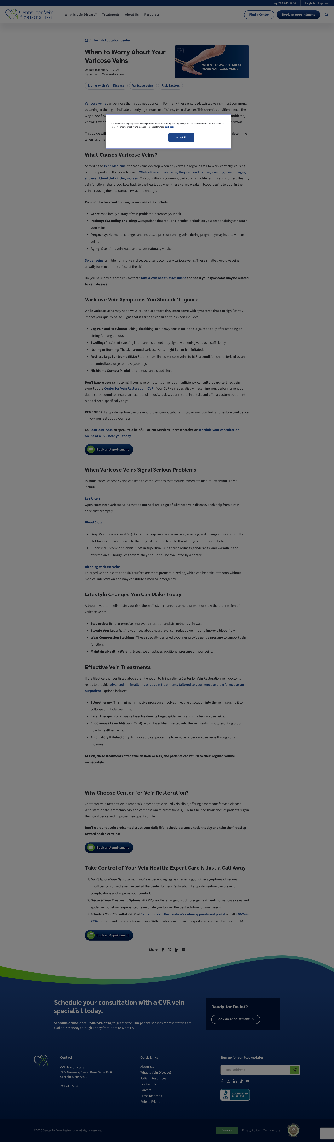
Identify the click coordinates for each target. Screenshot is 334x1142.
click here (169, 127)
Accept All (181, 137)
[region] (168, 131)
